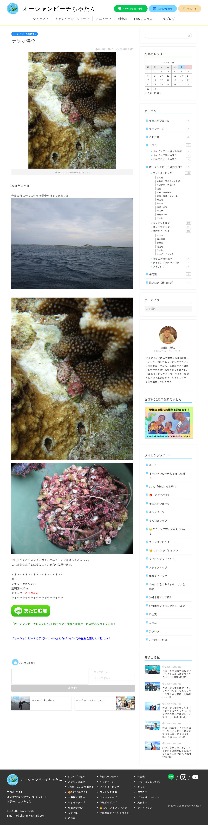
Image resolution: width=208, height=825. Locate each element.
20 (181, 80)
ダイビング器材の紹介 (171, 155)
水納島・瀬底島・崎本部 (168, 181)
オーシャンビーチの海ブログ (24, 34)
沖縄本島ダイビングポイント (115, 812)
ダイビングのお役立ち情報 (171, 151)
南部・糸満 (162, 207)
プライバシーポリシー (149, 797)
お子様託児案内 (76, 797)
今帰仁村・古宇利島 (166, 184)
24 (161, 84)
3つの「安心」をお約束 (162, 486)
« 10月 (148, 93)
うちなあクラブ (158, 520)
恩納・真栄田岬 (164, 192)
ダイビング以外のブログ (171, 262)
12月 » (157, 93)
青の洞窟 (161, 239)
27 (181, 84)
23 (154, 84)
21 (188, 80)
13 (181, 75)
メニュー (102, 18)
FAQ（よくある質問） (149, 781)
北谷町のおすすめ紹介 (171, 159)
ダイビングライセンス (162, 559)
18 (168, 80)
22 (148, 84)
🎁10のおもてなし (159, 495)
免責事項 (142, 802)
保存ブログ (171, 266)
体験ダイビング (171, 230)
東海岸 (160, 203)
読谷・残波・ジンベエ (167, 196)
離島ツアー (162, 214)
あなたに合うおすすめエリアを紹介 (167, 586)
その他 (160, 218)
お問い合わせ (165, 8)
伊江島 (160, 177)
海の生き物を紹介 (171, 258)
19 (175, 80)
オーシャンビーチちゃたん (59, 8)
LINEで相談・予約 (133, 8)
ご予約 (71, 818)
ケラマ (160, 210)
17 (161, 80)
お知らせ (169, 137)
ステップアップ (171, 226)
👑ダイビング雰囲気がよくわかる (167, 531)
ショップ (39, 18)
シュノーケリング (165, 253)
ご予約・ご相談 (158, 640)
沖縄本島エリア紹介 (160, 597)
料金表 (122, 18)
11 (168, 75)
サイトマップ (144, 807)
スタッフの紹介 (76, 781)
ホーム (153, 465)
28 (188, 84)
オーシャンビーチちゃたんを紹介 (167, 476)
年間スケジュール (169, 120)
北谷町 (160, 199)
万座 (159, 188)
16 (154, 80)
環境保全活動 (75, 807)
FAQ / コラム (143, 18)
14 (188, 75)
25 (168, 84)
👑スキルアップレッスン (163, 550)
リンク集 (73, 812)
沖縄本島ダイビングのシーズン (167, 605)
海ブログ (169, 18)
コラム (169, 145)
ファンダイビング (171, 173)
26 (175, 84)
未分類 (169, 274)
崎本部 (160, 242)
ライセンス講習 (171, 223)
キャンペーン (169, 128)
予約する (192, 8)
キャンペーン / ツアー (70, 18)
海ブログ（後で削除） (169, 282)
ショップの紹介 (76, 776)
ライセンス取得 (108, 792)
